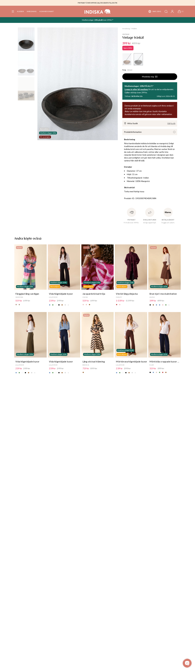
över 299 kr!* (108, 20)
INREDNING (32, 11)
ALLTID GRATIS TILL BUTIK (107, 3)
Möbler (134, 28)
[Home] (97, 11)
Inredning (126, 28)
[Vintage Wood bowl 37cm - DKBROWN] (138, 59)
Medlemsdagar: (88, 20)
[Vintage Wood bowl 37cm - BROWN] (126, 59)
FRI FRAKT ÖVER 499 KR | (87, 3)
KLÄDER (20, 11)
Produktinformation (133, 132)
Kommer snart (47, 11)
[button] (12, 11)
